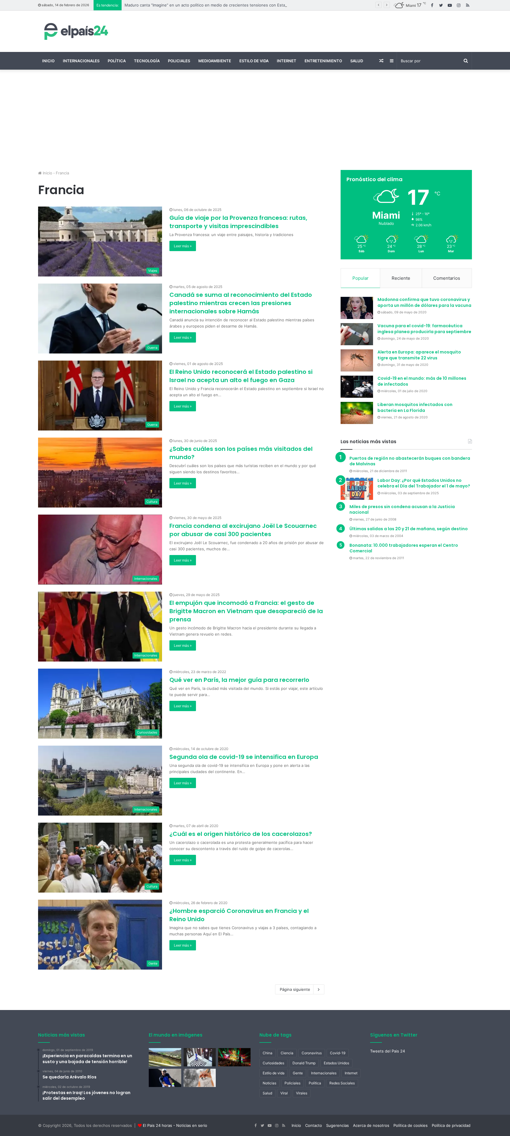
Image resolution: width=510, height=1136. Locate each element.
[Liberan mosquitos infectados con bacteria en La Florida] (357, 413)
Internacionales (81, 60)
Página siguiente (295, 989)
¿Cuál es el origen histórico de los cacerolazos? (240, 834)
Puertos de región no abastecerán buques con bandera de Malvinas (409, 461)
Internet (286, 60)
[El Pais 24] (75, 31)
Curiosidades (273, 1063)
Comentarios (446, 278)
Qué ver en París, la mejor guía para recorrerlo (239, 680)
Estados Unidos (336, 1063)
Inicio (48, 60)
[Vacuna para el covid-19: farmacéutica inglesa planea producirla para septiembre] (357, 334)
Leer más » (183, 246)
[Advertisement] (255, 119)
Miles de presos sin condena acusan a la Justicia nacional (402, 509)
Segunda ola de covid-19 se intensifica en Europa (243, 757)
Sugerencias (337, 1125)
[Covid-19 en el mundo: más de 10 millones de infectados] (357, 387)
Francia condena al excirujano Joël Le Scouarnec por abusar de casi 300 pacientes (243, 530)
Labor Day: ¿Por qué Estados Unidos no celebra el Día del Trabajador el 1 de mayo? (423, 483)
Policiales (179, 60)
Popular (360, 278)
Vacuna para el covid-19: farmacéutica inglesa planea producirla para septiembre (424, 329)
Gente (298, 1073)
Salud (356, 60)
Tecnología (147, 60)
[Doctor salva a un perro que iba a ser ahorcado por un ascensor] (200, 1057)
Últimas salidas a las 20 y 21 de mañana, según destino (408, 529)
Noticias (269, 1083)
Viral (284, 1093)
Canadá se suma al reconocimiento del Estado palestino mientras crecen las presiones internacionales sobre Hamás (240, 303)
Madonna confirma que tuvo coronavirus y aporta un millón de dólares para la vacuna (424, 302)
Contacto (313, 1125)
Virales (301, 1093)
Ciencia (287, 1053)
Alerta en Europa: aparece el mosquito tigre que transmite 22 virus (419, 355)
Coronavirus (312, 1053)
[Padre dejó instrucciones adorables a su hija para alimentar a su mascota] (200, 1078)
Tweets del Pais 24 (387, 1051)
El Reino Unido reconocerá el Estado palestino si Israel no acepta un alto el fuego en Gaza (241, 376)
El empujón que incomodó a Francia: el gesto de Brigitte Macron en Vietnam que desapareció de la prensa (246, 611)
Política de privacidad (451, 1125)
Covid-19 (337, 1053)
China (267, 1053)
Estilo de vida (254, 60)
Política (117, 60)
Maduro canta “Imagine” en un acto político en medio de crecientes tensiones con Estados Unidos (215, 5)
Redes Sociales (342, 1083)
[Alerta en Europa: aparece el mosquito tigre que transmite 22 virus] (357, 360)
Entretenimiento (323, 60)
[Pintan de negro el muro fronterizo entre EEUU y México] (165, 1057)
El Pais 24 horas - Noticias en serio (175, 1125)
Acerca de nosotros (371, 1125)
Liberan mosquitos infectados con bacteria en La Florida (414, 407)
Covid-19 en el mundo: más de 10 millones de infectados (421, 381)
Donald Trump (304, 1063)
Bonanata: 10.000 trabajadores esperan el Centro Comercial (403, 548)
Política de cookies (410, 1125)
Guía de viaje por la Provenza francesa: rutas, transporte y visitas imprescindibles (238, 222)
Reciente (401, 278)
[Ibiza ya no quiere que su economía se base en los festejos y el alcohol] (234, 1057)
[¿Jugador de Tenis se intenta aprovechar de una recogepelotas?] (165, 1078)
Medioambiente (214, 60)
